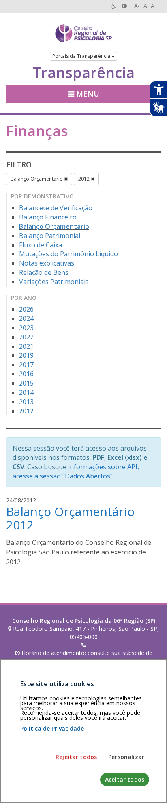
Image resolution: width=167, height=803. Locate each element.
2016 (26, 373)
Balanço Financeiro (48, 217)
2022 (26, 337)
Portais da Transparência (81, 56)
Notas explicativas (46, 263)
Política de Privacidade (52, 728)
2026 (26, 309)
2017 (26, 364)
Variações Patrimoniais (54, 281)
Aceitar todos (124, 779)
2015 (26, 383)
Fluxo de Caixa (40, 244)
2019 (26, 355)
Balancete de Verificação (55, 207)
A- (137, 6)
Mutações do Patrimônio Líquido (68, 253)
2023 (26, 327)
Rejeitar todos (76, 757)
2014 (26, 392)
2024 (26, 318)
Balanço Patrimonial (49, 235)
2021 (26, 346)
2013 (26, 401)
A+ (154, 6)
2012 (84, 178)
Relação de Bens (44, 272)
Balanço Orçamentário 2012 (70, 518)
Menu (86, 94)
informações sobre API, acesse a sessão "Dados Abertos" (76, 471)
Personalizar (126, 757)
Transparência (83, 73)
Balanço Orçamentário (37, 178)
